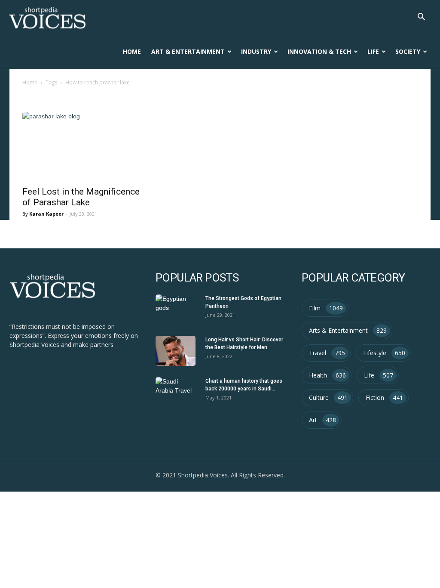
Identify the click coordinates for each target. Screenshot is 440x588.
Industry (256, 51)
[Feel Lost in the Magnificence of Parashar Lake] (82, 146)
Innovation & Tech (319, 51)
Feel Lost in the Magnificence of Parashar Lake (81, 196)
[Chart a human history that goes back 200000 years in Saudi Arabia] (176, 392)
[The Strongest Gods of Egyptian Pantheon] (176, 309)
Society (407, 51)
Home (132, 51)
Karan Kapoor (46, 213)
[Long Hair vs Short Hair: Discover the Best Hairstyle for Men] (176, 351)
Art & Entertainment (188, 51)
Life (373, 51)
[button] (421, 18)
